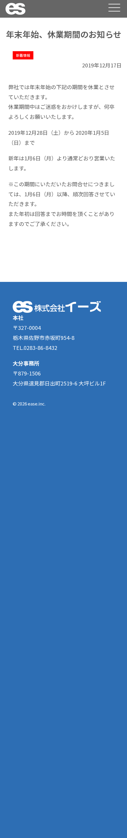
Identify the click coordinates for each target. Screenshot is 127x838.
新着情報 (23, 55)
